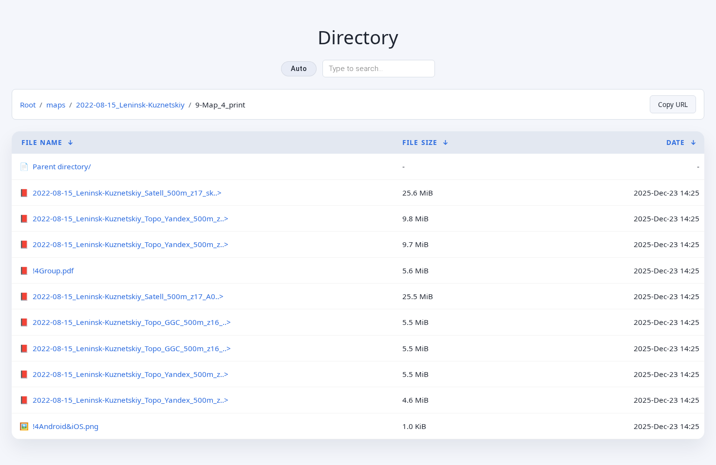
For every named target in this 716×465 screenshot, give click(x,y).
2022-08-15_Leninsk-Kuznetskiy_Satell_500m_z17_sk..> (127, 192)
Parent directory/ (62, 166)
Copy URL (673, 104)
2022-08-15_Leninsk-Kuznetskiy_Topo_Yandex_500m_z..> (130, 218)
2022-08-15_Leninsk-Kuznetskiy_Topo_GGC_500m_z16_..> (132, 322)
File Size (419, 142)
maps (55, 104)
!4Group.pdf (53, 270)
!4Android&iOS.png (65, 426)
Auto (299, 69)
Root (28, 104)
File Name (41, 142)
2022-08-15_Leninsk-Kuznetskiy (130, 104)
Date (675, 142)
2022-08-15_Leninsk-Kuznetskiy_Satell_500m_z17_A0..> (128, 296)
